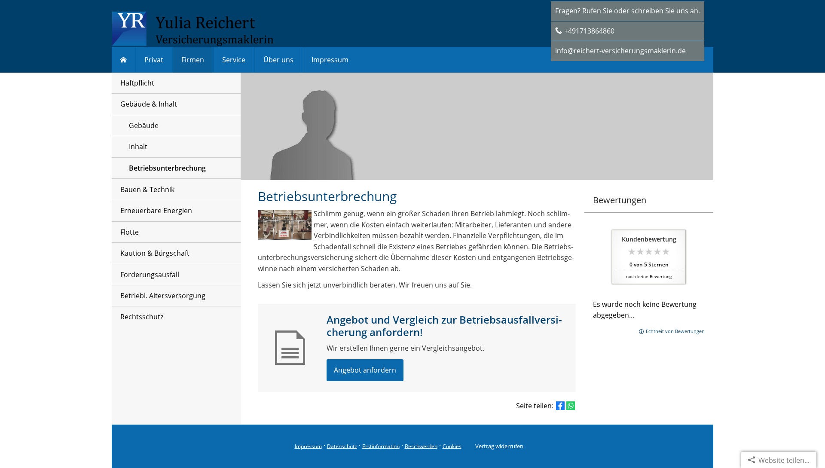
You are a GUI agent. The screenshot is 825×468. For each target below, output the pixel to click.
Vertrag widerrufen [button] (499, 446)
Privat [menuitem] (153, 59)
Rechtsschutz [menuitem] (141, 316)
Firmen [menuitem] (192, 59)
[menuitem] (123, 60)
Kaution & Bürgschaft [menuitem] (154, 253)
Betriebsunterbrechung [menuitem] (167, 168)
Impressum (308, 446)
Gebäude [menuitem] (144, 125)
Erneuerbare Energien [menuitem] (156, 210)
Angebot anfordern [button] (365, 370)
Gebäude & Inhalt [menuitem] (148, 104)
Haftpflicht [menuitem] (137, 83)
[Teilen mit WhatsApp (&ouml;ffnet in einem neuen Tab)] (570, 405)
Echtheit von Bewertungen (675, 331)
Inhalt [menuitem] (138, 146)
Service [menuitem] (233, 59)
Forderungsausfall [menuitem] (149, 274)
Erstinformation (381, 446)
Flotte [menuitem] (129, 232)
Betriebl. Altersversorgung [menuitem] (162, 295)
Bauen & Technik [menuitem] (147, 189)
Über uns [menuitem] (278, 59)
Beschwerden (421, 446)
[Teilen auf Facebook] (560, 405)
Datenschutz (342, 446)
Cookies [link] (452, 446)
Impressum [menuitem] (330, 59)
